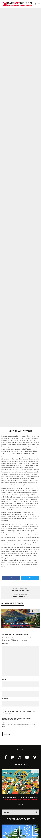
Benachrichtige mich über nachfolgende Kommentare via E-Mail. (16, 719)
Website (5, 698)
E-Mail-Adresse (8, 689)
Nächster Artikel (20, 594)
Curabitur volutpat (21, 596)
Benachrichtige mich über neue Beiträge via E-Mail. (19, 725)
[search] (36, 812)
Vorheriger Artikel (20, 588)
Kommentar (6, 643)
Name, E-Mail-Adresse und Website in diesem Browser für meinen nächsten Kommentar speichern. (20, 712)
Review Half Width (20, 591)
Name (4, 679)
